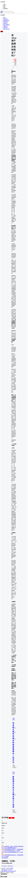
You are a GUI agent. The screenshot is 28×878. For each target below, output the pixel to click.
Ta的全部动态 (5, 857)
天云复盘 (10, 868)
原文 (4, 7)
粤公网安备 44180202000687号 (9, 871)
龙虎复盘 (5, 8)
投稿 (2, 31)
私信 (13, 817)
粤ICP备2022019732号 (7, 869)
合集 (4, 5)
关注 (10, 817)
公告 (4, 4)
